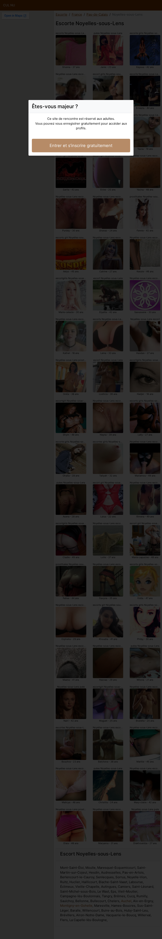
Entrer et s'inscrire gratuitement (81, 145)
